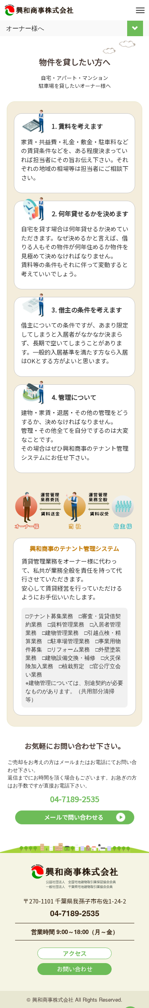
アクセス (75, 953)
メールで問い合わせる (74, 817)
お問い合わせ (75, 969)
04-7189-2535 (74, 798)
